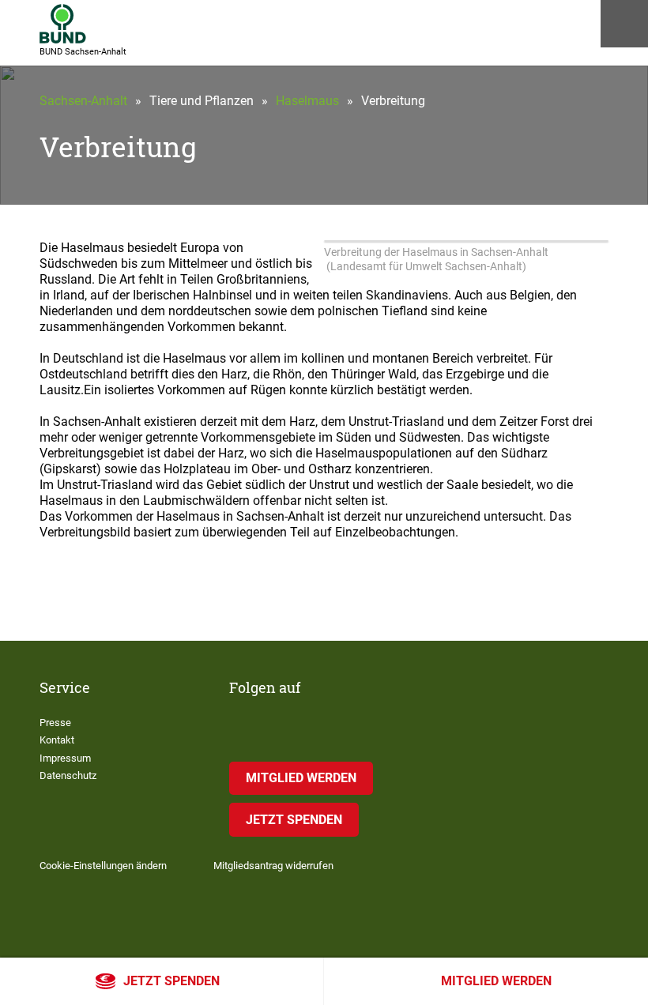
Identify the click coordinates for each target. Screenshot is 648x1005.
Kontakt (57, 740)
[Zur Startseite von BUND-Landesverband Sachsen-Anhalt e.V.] (63, 23)
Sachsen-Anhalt (83, 100)
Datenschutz (68, 775)
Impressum (65, 758)
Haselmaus (307, 100)
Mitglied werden (496, 980)
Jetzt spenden (171, 980)
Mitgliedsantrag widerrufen (273, 865)
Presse (55, 722)
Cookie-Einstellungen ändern (103, 865)
